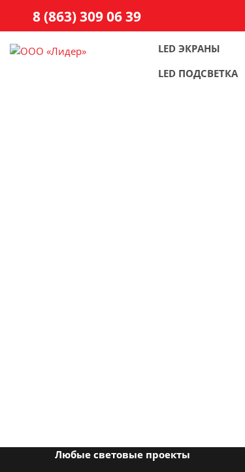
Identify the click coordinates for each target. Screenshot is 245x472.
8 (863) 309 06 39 (87, 16)
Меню (224, 17)
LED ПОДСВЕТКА (198, 73)
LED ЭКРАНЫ (189, 48)
